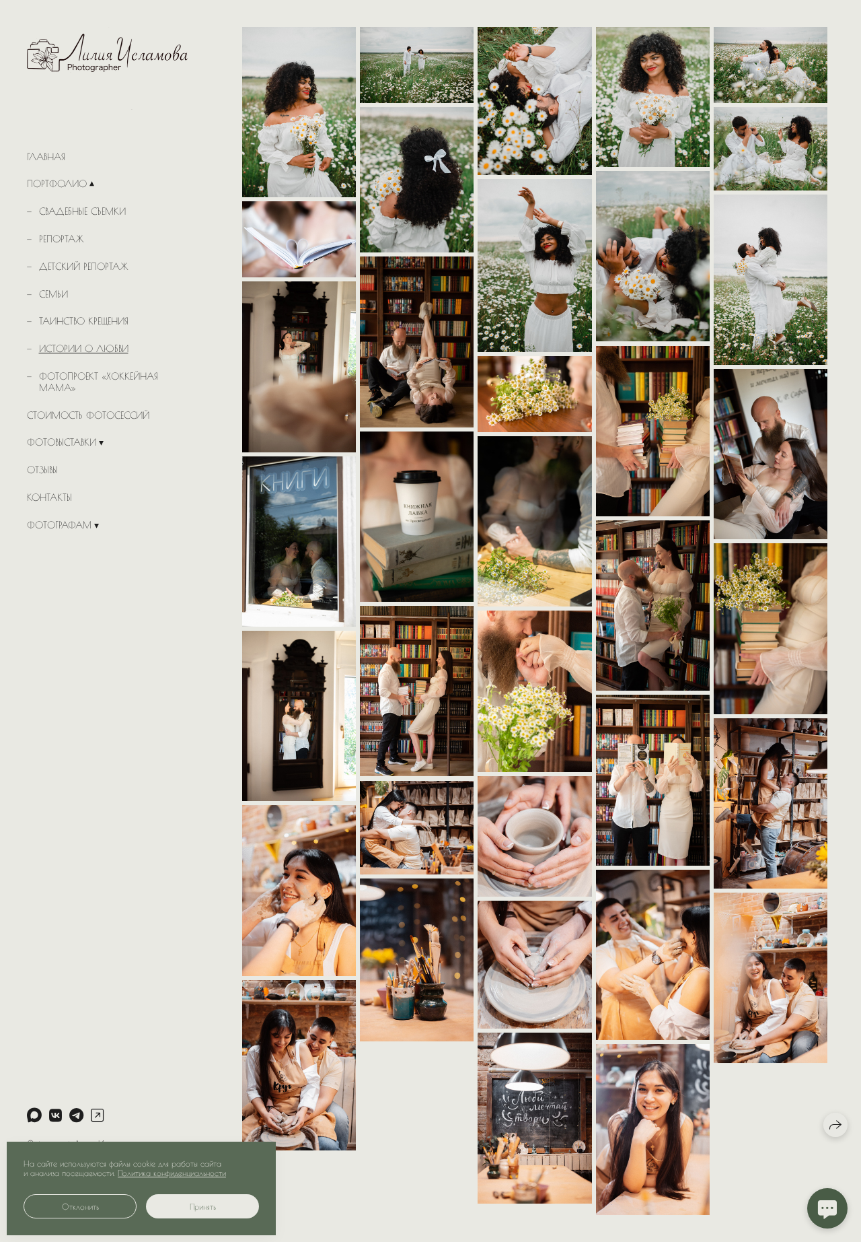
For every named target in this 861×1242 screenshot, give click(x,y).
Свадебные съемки (82, 211)
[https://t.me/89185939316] (76, 1115)
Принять (203, 1206)
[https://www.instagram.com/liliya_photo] (97, 1115)
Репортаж (61, 239)
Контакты (49, 497)
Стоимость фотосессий (88, 415)
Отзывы (42, 469)
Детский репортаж (83, 266)
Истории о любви (83, 348)
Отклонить (80, 1206)
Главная (46, 156)
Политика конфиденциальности (172, 1172)
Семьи (53, 294)
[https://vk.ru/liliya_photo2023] (55, 1115)
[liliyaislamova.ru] (107, 68)
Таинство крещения (83, 321)
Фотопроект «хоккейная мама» (98, 382)
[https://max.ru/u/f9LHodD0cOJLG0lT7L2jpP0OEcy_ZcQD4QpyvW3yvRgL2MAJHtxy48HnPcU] (34, 1115)
